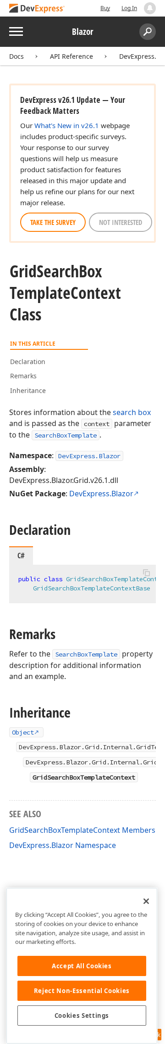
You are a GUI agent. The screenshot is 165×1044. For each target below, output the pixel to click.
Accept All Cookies (82, 966)
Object (23, 732)
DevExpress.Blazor (89, 456)
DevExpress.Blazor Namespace (62, 845)
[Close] (146, 901)
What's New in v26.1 (66, 125)
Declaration (27, 361)
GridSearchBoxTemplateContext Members (82, 830)
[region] (82, 965)
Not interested (120, 222)
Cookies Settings (82, 1015)
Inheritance (28, 390)
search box (132, 412)
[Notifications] (150, 8)
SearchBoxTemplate (65, 435)
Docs (16, 56)
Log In (129, 8)
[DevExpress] (37, 9)
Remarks (23, 375)
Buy (105, 8)
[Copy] (146, 572)
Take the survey (53, 222)
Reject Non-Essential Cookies (82, 991)
